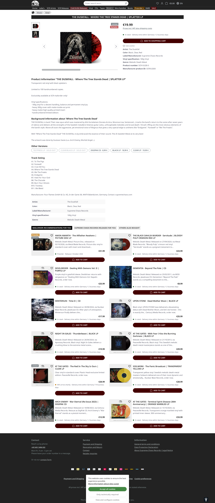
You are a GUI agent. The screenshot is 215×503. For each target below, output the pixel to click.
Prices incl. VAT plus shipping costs (137, 28)
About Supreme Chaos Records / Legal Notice (153, 450)
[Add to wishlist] (51, 235)
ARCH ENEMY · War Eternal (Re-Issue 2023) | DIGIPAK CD (76, 402)
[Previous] (44, 46)
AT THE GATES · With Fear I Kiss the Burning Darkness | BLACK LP (154, 334)
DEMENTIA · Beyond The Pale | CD (149, 268)
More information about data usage (103, 484)
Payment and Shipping (92, 444)
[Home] (33, 12)
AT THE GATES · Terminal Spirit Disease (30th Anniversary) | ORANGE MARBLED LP (154, 402)
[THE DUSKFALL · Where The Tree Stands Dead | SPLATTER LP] (80, 46)
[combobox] (103, 3)
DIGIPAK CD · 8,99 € (99, 150)
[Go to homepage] (35, 3)
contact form (45, 459)
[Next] (116, 46)
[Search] (125, 3)
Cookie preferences (142, 478)
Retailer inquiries (90, 453)
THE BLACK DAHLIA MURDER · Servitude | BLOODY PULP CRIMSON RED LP (158, 236)
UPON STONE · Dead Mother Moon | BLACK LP (155, 301)
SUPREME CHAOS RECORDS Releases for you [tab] (95, 228)
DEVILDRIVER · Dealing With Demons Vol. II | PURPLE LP (77, 269)
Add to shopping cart (155, 41)
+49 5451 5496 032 (38, 447)
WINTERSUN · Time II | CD (68, 301)
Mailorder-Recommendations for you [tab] (51, 228)
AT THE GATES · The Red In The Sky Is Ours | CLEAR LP (76, 367)
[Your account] (162, 3)
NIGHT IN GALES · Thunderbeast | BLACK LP (76, 333)
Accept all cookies (107, 489)
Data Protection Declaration (146, 447)
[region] (75, 46)
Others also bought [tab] (129, 228)
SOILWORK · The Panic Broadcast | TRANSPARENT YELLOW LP (157, 367)
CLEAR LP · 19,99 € (140, 150)
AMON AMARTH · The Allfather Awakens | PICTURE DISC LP (75, 236)
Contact (86, 450)
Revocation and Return (92, 447)
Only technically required (108, 494)
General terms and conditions (147, 444)
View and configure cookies (107, 500)
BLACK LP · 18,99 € (120, 150)
